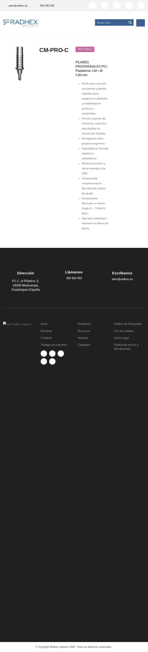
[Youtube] (104, 5)
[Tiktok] (141, 5)
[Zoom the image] (19, 324)
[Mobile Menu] (140, 22)
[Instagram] (116, 5)
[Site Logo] (20, 23)
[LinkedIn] (129, 5)
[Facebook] (92, 5)
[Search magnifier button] (130, 22)
